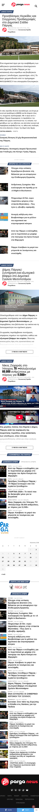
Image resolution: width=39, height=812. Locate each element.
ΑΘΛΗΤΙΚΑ (25, 796)
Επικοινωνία (20, 803)
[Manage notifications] (33, 806)
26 (14, 565)
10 (3, 557)
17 (3, 561)
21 (25, 561)
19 (14, 561)
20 (19, 561)
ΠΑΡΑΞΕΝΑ (19, 799)
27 (19, 565)
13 (19, 557)
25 (8, 565)
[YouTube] (27, 790)
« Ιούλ (3, 574)
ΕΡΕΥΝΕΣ (10, 799)
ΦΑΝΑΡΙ (16, 796)
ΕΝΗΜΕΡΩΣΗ (35, 796)
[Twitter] (15, 790)
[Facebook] (11, 790)
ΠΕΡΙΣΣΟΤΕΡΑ (29, 799)
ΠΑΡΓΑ (10, 796)
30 (36, 565)
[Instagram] (19, 790)
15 (30, 557)
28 (25, 565)
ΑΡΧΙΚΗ (2, 796)
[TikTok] (23, 790)
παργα (16, 131)
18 (8, 561)
